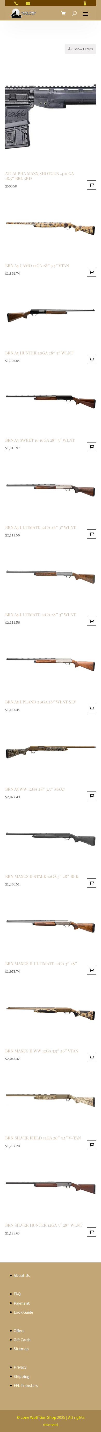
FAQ (17, 1293)
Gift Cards (22, 1339)
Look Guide (23, 1312)
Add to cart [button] (91, 185)
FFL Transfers (26, 1385)
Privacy (20, 1367)
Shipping (22, 1376)
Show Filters (83, 49)
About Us (22, 1275)
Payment (22, 1303)
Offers (19, 1330)
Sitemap (21, 1348)
